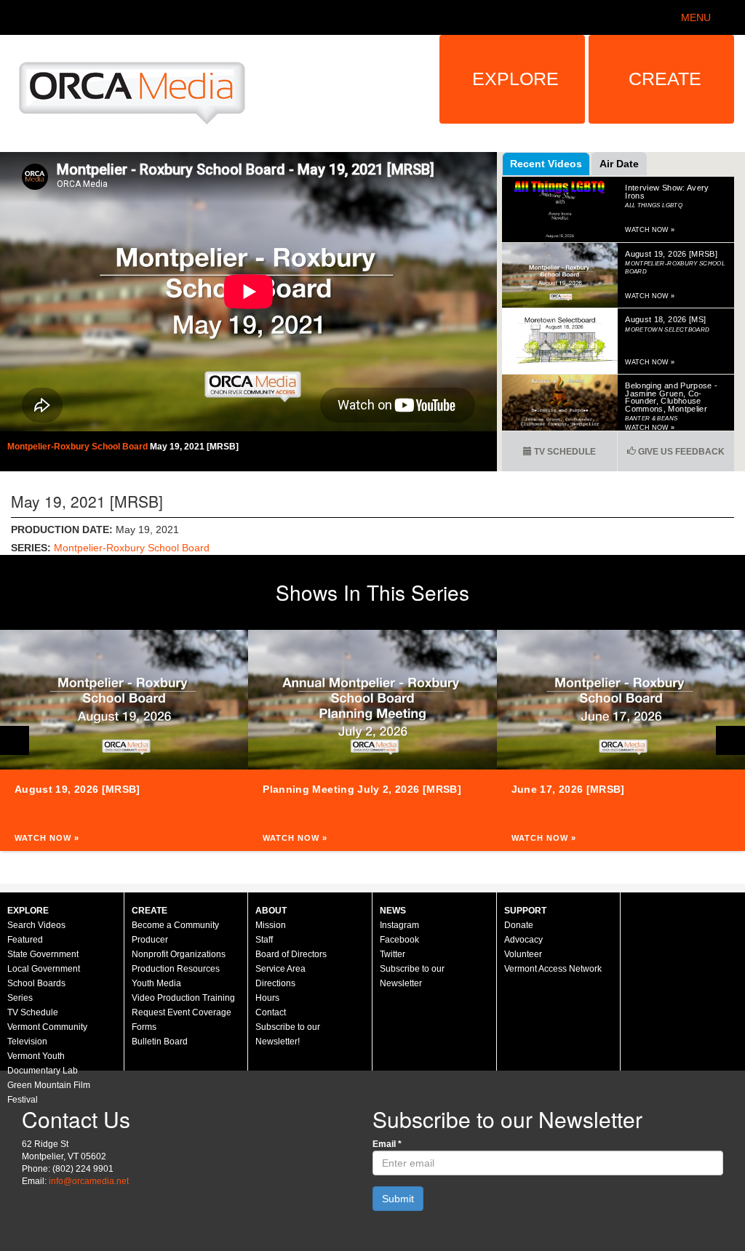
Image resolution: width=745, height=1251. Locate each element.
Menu (696, 17)
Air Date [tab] (619, 163)
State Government (43, 954)
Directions (275, 983)
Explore (515, 78)
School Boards (36, 983)
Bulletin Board (160, 1041)
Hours (267, 998)
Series (20, 998)
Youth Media (156, 983)
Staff (264, 940)
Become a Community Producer (175, 932)
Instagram (399, 925)
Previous (14, 740)
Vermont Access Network (553, 969)
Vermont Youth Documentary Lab (42, 1063)
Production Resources (176, 969)
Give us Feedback (680, 452)
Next (730, 740)
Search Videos (36, 925)
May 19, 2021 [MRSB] (194, 446)
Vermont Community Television (47, 1034)
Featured (25, 940)
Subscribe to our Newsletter (412, 976)
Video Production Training (183, 998)
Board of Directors (291, 954)
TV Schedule (564, 452)
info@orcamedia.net (89, 1181)
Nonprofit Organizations (179, 954)
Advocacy (523, 940)
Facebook (399, 940)
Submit (398, 1198)
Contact (270, 1012)
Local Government (43, 969)
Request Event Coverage (181, 1012)
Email (387, 1144)
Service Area (280, 969)
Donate (518, 925)
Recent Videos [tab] (546, 163)
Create (665, 78)
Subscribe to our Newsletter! (287, 1034)
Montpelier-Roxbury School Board (78, 446)
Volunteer (523, 954)
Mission (270, 925)
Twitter (392, 954)
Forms (144, 1027)
